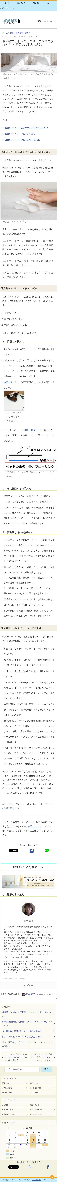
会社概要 (5, 1105)
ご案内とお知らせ (36, 1093)
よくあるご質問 (35, 1088)
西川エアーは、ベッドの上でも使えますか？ (22, 1036)
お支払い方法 (7, 1088)
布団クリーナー (11, 382)
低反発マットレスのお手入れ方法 (20, 134)
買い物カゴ (21, 3)
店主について (34, 1105)
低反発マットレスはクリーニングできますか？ (26, 128)
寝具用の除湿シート (32, 430)
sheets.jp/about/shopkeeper (14, 978)
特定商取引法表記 (8, 1114)
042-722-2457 (45, 21)
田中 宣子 (30, 994)
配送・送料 (6, 1083)
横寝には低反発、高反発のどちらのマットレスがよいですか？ (27, 1024)
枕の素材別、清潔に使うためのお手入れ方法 (22, 1031)
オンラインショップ (7, 8)
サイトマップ (36, 1180)
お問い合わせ (34, 826)
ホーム (7, 3)
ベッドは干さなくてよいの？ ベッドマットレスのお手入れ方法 (27, 1044)
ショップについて (8, 1100)
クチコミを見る (7, 1110)
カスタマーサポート (9, 1078)
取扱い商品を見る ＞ (28, 867)
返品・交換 (34, 1083)
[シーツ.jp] (12, 23)
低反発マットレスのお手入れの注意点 (22, 140)
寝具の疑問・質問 (36, 1110)
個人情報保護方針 (36, 1114)
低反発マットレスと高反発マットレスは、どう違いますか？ (27, 1014)
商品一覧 (35, 3)
